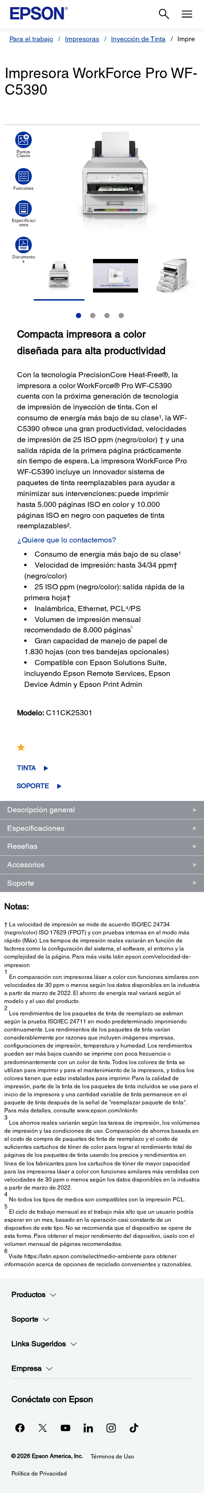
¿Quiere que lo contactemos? (66, 539)
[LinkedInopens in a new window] (88, 1427)
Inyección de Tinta (138, 39)
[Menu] (187, 14)
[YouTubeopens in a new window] (65, 1427)
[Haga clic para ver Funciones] (23, 179)
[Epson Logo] (38, 13)
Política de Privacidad (39, 1473)
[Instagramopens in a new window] (111, 1427)
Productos (28, 1294)
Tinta (26, 768)
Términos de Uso (112, 1456)
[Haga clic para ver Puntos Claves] (23, 145)
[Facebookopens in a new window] (19, 1427)
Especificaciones (36, 828)
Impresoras (82, 39)
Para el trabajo (31, 39)
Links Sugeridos (38, 1343)
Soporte (33, 786)
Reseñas (22, 846)
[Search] (164, 14)
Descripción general (41, 809)
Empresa (26, 1368)
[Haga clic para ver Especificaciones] (23, 213)
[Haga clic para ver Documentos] (23, 250)
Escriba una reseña (111, 747)
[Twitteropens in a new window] (42, 1427)
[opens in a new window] (133, 1427)
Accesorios (26, 864)
